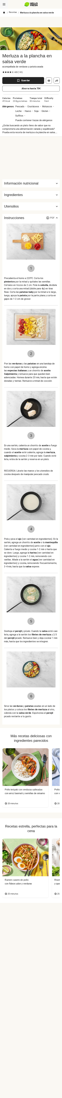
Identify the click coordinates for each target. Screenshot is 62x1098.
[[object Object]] (49, 81)
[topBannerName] (31, 22)
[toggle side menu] (4, 4)
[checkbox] (3, 72)
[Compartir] (57, 81)
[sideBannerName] (31, 158)
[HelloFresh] (31, 4)
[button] (31, 195)
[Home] (4, 13)
